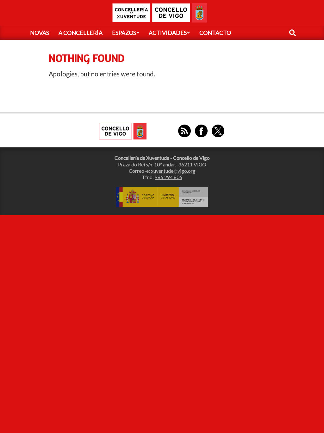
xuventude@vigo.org (173, 171)
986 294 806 (168, 177)
